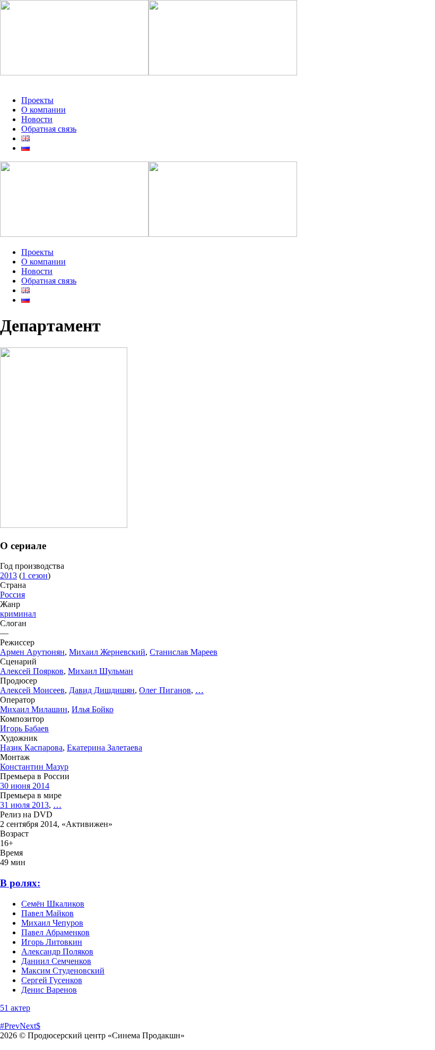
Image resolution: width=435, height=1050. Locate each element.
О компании (43, 109)
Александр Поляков (57, 951)
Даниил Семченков (56, 961)
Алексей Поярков (32, 671)
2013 (8, 575)
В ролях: (20, 883)
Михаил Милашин (33, 709)
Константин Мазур (34, 766)
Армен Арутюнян (32, 651)
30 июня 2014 (24, 785)
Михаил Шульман (100, 671)
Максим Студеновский (63, 970)
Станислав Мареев (184, 651)
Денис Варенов (49, 989)
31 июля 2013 (24, 804)
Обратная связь (48, 128)
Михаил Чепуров (52, 922)
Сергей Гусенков (51, 980)
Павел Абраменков (55, 932)
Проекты (37, 100)
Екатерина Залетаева (104, 747)
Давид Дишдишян (102, 690)
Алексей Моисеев (32, 690)
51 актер (15, 1007)
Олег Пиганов (165, 690)
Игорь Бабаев (24, 728)
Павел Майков (47, 913)
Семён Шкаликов (52, 903)
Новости (37, 119)
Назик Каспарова (31, 747)
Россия (12, 594)
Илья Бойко (93, 709)
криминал (18, 613)
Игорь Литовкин (51, 941)
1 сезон (35, 575)
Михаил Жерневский (107, 651)
